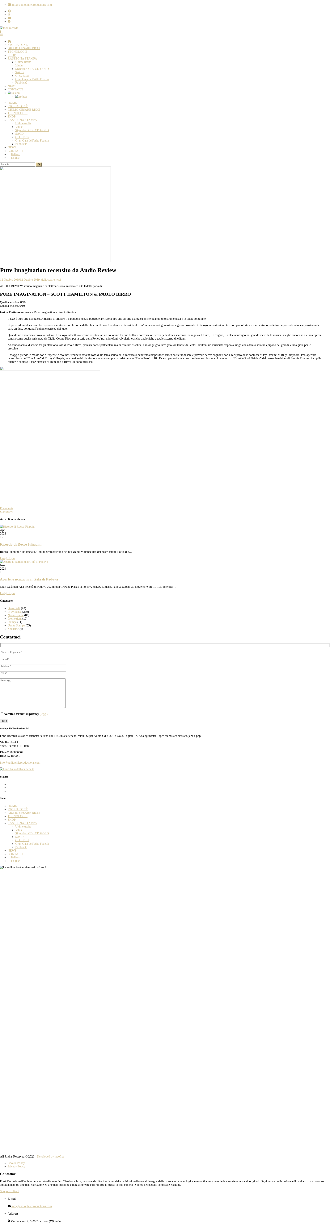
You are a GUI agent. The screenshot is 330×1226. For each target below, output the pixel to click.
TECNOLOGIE (18, 51)
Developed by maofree (50, 1156)
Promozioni (15, 618)
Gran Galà (14, 608)
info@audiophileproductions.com (20, 762)
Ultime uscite (23, 62)
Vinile (19, 65)
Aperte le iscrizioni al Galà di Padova (29, 579)
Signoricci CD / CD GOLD (32, 68)
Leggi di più (7, 558)
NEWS (12, 86)
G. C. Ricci (22, 75)
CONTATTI (15, 89)
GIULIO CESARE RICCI (24, 48)
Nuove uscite (15, 615)
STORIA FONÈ (18, 44)
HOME (12, 102)
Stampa (12, 622)
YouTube (13, 628)
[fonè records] (9, 28)
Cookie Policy (16, 1163)
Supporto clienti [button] (9, 1191)
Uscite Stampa (16, 625)
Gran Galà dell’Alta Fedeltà (32, 79)
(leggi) (44, 714)
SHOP (12, 55)
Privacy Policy (16, 1166)
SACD (19, 72)
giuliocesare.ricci (50, 279)
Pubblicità (21, 82)
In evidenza (15, 611)
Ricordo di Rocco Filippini (20, 544)
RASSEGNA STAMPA (22, 58)
